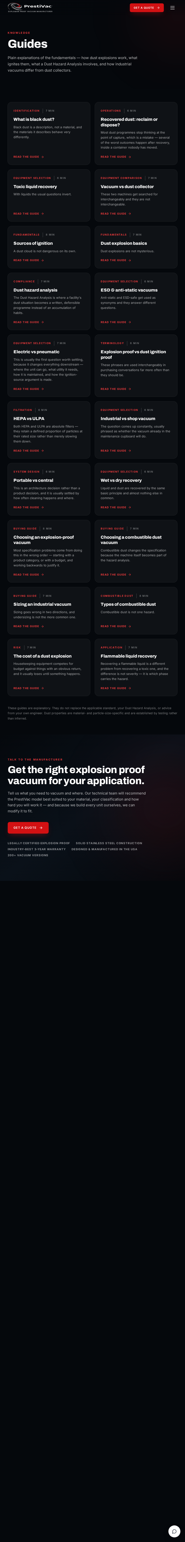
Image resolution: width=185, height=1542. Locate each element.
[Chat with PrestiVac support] (174, 1531)
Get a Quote (144, 7)
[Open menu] (172, 8)
